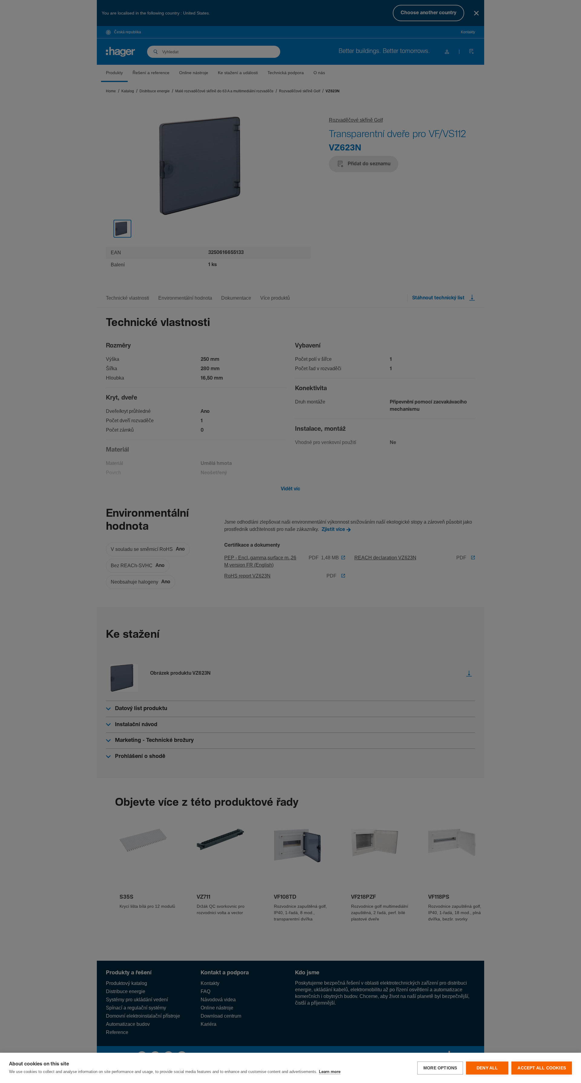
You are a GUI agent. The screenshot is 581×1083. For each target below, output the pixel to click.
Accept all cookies (541, 1068)
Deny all (487, 1068)
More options (440, 1068)
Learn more (329, 1072)
